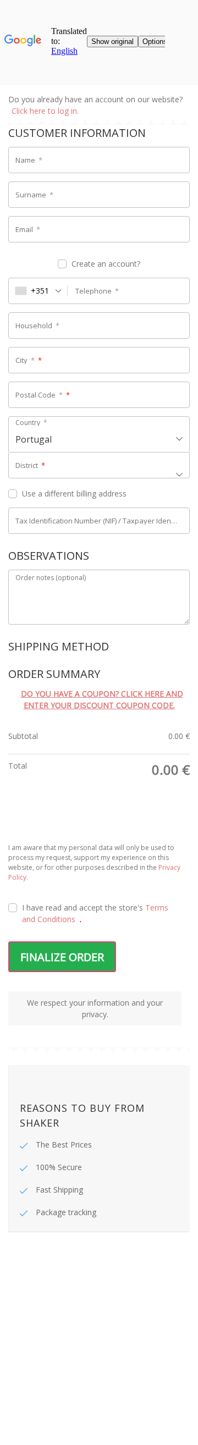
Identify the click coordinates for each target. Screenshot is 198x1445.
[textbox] (99, 435)
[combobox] (38, 291)
